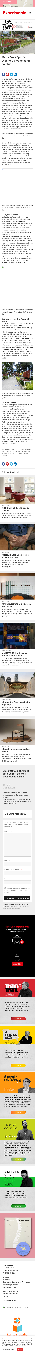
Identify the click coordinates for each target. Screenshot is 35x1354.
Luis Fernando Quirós (8, 449)
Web (5, 879)
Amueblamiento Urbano (13, 451)
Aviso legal (6, 1279)
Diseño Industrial (6, 453)
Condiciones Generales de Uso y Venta (16, 1282)
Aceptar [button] (20, 1349)
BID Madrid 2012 (26, 451)
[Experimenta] (14, 13)
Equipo (5, 1296)
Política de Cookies (20, 1346)
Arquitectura (6, 650)
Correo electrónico (13, 869)
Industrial (5, 505)
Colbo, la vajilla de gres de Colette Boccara (15, 556)
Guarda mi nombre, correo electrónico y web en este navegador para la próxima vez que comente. (17, 890)
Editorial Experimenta (10, 1294)
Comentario (9, 831)
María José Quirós (17, 453)
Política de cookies (9, 1287)
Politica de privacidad (10, 1285)
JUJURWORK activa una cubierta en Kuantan (14, 654)
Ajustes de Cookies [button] (9, 1349)
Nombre (7, 860)
